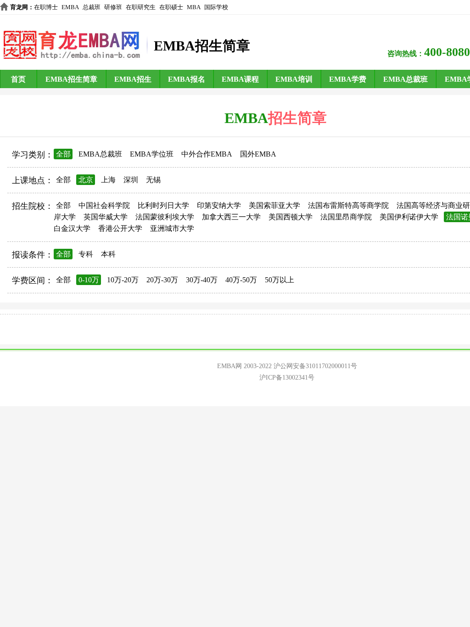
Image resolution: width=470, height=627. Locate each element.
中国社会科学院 (104, 205)
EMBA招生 (132, 79)
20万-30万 (162, 280)
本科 (108, 254)
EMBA (70, 7)
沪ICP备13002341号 (286, 377)
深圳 (130, 180)
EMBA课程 (240, 79)
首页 (18, 79)
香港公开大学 (120, 228)
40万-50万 (241, 280)
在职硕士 (171, 7)
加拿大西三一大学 (231, 217)
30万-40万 (202, 280)
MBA (194, 7)
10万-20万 (123, 280)
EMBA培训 (294, 79)
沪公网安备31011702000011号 (315, 366)
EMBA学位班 (151, 154)
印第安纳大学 (219, 205)
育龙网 (19, 7)
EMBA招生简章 (71, 79)
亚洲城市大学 (172, 228)
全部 (63, 154)
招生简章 (297, 118)
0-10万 (88, 280)
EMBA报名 (186, 79)
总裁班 (92, 7)
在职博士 (46, 7)
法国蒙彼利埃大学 (164, 217)
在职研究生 (141, 7)
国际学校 (216, 7)
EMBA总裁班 (405, 79)
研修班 (113, 7)
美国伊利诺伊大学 (409, 217)
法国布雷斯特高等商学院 (348, 205)
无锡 (153, 180)
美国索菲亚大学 (274, 205)
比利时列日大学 (163, 205)
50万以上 (279, 280)
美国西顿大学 (291, 217)
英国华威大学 (106, 217)
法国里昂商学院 (346, 217)
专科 (85, 254)
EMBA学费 (347, 79)
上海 (108, 180)
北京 (85, 180)
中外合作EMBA (206, 154)
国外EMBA (258, 154)
